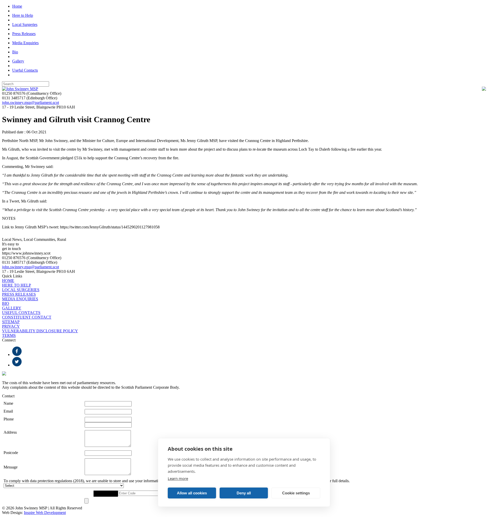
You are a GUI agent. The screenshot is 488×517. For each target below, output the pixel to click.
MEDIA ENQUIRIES (20, 299)
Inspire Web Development (45, 512)
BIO (5, 303)
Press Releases (24, 34)
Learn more (178, 478)
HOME (8, 280)
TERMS (9, 335)
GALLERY (11, 308)
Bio (15, 52)
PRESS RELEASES (19, 294)
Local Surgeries (24, 24)
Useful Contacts (25, 70)
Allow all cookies (192, 493)
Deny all (244, 493)
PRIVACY (11, 326)
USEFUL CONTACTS (21, 312)
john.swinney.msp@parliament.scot (30, 102)
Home (17, 6)
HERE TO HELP (16, 285)
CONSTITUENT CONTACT (26, 317)
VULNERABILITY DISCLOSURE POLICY (40, 331)
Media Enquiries (25, 43)
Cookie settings (296, 493)
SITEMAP (11, 322)
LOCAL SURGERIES (20, 290)
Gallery (18, 61)
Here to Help (22, 15)
